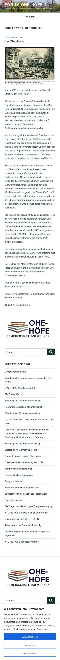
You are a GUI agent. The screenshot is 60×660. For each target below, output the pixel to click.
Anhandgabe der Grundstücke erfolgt (23, 525)
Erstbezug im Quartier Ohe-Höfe (21, 449)
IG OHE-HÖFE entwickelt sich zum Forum (26, 512)
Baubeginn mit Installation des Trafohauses (26, 493)
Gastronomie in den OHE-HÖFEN (22, 518)
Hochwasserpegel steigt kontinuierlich (23, 406)
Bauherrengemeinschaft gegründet (22, 487)
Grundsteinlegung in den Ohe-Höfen (23, 456)
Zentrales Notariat (13, 499)
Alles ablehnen (30, 653)
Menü (32, 16)
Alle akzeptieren (30, 636)
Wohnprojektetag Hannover (18, 468)
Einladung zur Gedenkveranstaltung (22, 400)
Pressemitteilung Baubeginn (19, 474)
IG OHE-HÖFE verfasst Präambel (22, 541)
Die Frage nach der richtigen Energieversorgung (28, 506)
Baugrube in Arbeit (14, 481)
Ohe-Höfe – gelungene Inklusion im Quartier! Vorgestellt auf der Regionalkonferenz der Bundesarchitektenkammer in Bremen (27, 433)
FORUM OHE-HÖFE (24, 4)
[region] (30, 632)
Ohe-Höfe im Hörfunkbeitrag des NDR (24, 462)
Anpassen (30, 645)
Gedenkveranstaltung (15, 371)
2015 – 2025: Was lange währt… (21, 387)
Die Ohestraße (14, 41)
